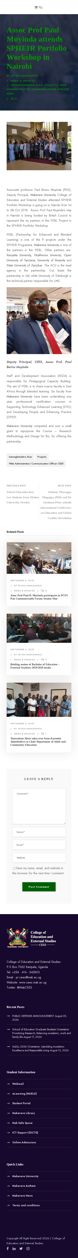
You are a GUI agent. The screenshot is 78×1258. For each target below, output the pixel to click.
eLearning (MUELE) (24, 1093)
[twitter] (21, 1249)
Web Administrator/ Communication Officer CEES (38, 89)
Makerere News (22, 1195)
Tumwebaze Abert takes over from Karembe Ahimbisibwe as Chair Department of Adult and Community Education (38, 741)
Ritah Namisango (24, 75)
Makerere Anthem (24, 1186)
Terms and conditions (26, 1205)
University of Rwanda (51, 260)
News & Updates (23, 81)
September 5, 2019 (22, 723)
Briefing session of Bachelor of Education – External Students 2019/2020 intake (34, 666)
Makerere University (43, 195)
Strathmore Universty (47, 255)
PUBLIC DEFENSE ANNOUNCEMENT (33, 1016)
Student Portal (21, 1103)
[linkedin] (14, 1249)
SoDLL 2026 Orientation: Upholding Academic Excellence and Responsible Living (38, 1048)
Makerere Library (23, 1113)
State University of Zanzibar (24, 265)
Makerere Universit (19, 396)
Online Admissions (24, 1142)
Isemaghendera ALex (26, 85)
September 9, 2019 (22, 580)
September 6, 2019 (22, 649)
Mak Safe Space (22, 1123)
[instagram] (28, 1249)
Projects (51, 85)
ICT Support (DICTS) (25, 1132)
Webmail (18, 1084)
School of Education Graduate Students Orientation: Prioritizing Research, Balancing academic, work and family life (41, 1033)
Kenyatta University (19, 255)
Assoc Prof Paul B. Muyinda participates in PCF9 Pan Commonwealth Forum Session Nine (39, 597)
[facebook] (8, 1249)
